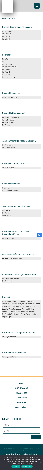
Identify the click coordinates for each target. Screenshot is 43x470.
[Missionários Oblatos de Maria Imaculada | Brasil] (7, 6)
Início (21, 383)
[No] (40, 462)
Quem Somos (21, 388)
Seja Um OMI (22, 393)
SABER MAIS (27, 466)
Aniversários (21, 407)
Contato (21, 403)
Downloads (21, 398)
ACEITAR (16, 466)
